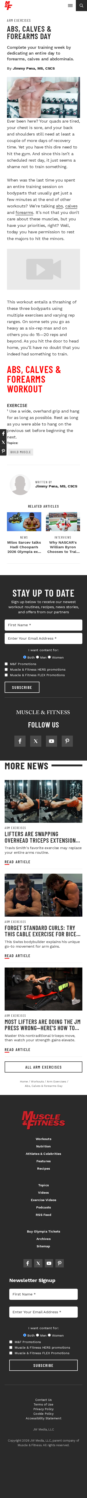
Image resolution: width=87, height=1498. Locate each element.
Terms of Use (43, 1404)
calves (71, 205)
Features (43, 1161)
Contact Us (43, 1400)
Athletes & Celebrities (43, 1154)
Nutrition (43, 1146)
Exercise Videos (43, 1200)
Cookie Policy (43, 1413)
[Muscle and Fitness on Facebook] (20, 741)
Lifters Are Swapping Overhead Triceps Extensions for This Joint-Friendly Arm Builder (42, 843)
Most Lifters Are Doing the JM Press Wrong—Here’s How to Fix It (43, 1028)
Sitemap (43, 1246)
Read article (18, 861)
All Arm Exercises (43, 1067)
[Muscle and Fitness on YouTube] (51, 741)
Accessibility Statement (43, 1418)
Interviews (63, 537)
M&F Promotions (23, 664)
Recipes (43, 1168)
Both (31, 657)
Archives (43, 1239)
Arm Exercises (19, 20)
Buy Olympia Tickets (43, 1231)
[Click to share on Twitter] (3, 442)
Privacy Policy (43, 1409)
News (24, 537)
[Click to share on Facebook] (3, 433)
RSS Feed (43, 1215)
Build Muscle (20, 452)
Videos (43, 1192)
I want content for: (43, 650)
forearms (24, 212)
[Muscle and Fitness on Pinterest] (67, 741)
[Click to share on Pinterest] (3, 451)
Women (58, 657)
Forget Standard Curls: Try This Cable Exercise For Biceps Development (43, 934)
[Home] (8, 8)
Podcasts (43, 1207)
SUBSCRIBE (22, 687)
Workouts (43, 1139)
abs (59, 205)
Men (43, 657)
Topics (43, 1185)
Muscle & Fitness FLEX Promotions (37, 675)
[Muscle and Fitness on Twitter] (35, 741)
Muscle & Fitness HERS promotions (37, 669)
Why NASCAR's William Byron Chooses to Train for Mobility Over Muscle (63, 551)
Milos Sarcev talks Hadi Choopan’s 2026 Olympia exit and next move (24, 549)
